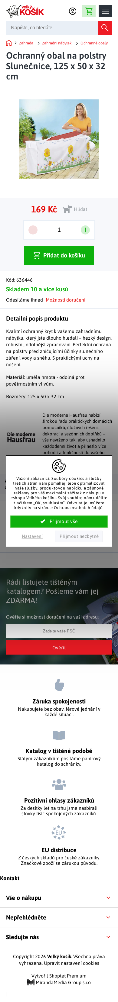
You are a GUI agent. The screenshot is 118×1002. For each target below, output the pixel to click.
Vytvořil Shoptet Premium (59, 975)
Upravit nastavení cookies (71, 963)
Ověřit (59, 647)
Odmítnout (78, 536)
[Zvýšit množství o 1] (85, 229)
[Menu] (105, 11)
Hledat (105, 28)
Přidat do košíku (64, 255)
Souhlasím (59, 522)
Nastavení (32, 536)
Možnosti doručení (65, 299)
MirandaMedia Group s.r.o (62, 982)
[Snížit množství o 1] (33, 229)
